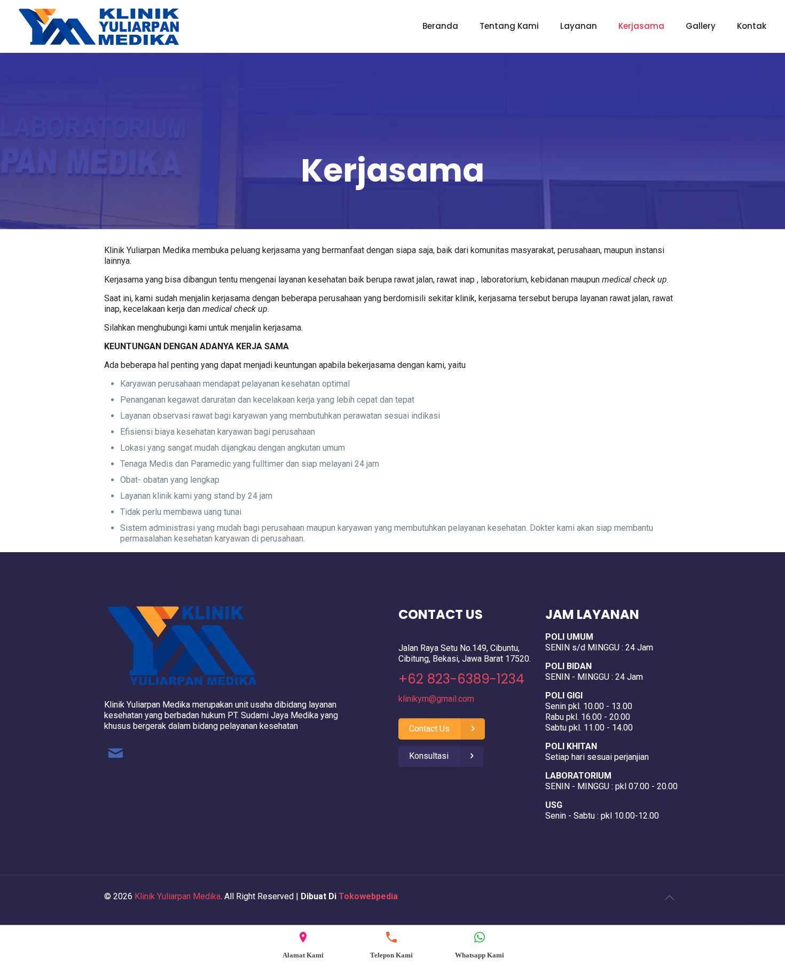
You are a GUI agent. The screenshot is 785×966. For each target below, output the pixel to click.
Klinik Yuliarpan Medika (178, 896)
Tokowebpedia (368, 896)
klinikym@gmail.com (436, 699)
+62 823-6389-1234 (461, 679)
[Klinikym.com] (99, 26)
